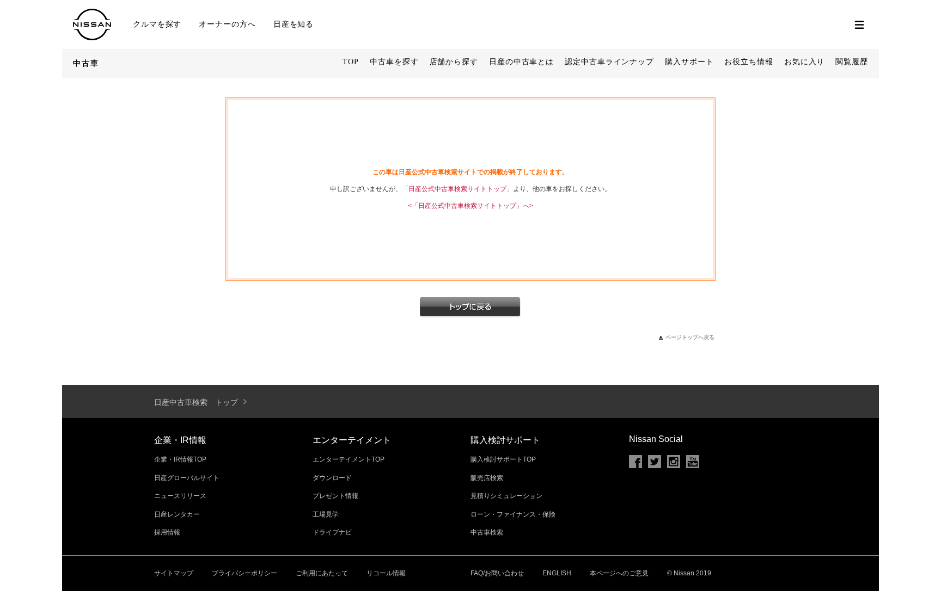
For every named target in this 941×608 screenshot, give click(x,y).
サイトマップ (173, 573)
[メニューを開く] (859, 24)
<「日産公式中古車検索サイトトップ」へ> (470, 206)
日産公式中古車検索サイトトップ (457, 189)
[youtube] (692, 461)
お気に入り (804, 62)
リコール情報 (386, 573)
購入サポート (689, 62)
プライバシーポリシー (244, 573)
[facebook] (635, 461)
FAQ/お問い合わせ (497, 573)
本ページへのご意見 (619, 573)
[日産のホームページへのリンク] (92, 36)
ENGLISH (556, 573)
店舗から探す (454, 62)
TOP (351, 62)
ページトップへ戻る (689, 337)
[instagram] (673, 461)
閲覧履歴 (851, 62)
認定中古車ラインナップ (609, 62)
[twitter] (654, 461)
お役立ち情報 (748, 62)
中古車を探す (394, 62)
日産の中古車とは (521, 62)
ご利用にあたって (322, 573)
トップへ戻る (470, 307)
